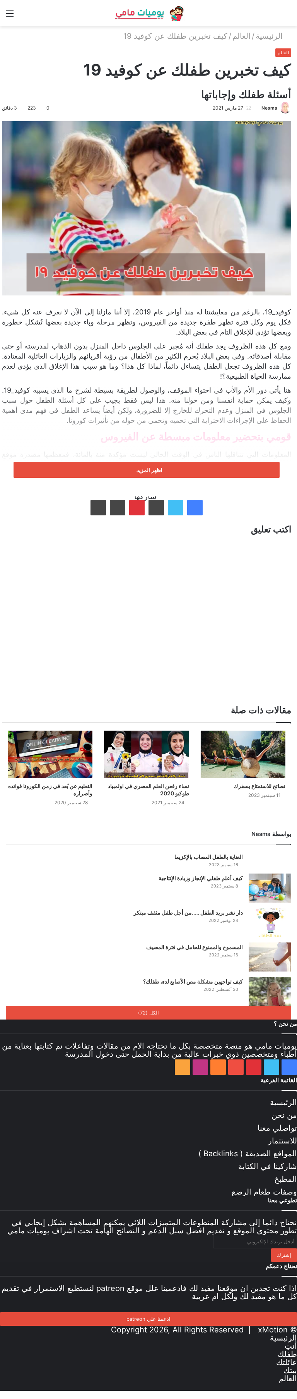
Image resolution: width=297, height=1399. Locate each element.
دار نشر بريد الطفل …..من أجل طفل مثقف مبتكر (188, 912)
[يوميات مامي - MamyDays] (148, 13)
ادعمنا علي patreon (148, 1319)
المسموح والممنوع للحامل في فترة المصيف (194, 947)
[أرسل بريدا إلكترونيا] (258, 108)
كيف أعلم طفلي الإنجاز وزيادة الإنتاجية (201, 878)
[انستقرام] (200, 1067)
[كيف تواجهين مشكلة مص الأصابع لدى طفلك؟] (270, 991)
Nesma (269, 108)
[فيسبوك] (195, 507)
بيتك (290, 1370)
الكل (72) (148, 1012)
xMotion (273, 1329)
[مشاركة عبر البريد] (117, 507)
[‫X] (175, 507)
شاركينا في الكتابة (267, 1166)
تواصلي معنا (277, 1128)
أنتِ (291, 1346)
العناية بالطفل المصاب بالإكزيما (208, 856)
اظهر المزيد (148, 470)
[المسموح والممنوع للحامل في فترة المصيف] (270, 957)
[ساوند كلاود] (218, 1067)
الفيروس (155, 322)
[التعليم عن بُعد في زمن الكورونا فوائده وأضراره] (50, 755)
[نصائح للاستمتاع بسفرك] (243, 755)
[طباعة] (98, 507)
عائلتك (286, 1362)
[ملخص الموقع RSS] (182, 1067)
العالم (241, 36)
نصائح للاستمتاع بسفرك (259, 786)
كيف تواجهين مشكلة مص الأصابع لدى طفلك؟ (193, 981)
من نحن (284, 1115)
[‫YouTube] (236, 1067)
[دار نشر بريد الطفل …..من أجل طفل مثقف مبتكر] (270, 922)
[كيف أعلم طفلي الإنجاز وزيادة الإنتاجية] (270, 888)
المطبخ (285, 1179)
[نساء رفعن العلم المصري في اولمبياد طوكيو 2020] (146, 755)
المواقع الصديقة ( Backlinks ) (247, 1153)
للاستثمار (282, 1140)
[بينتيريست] (137, 507)
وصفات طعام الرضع (264, 1191)
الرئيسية (270, 36)
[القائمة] (10, 16)
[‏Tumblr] (156, 507)
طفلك (287, 1354)
